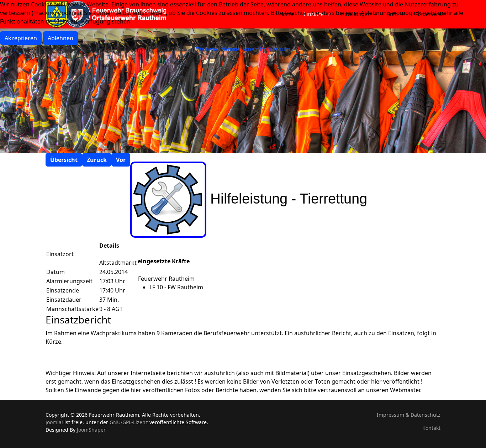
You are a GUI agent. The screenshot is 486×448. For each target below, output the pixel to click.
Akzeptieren (21, 38)
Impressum (274, 49)
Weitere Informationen (227, 49)
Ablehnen (60, 38)
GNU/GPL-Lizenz (129, 422)
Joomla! (54, 422)
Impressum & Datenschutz (408, 414)
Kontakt (431, 428)
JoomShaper (91, 429)
